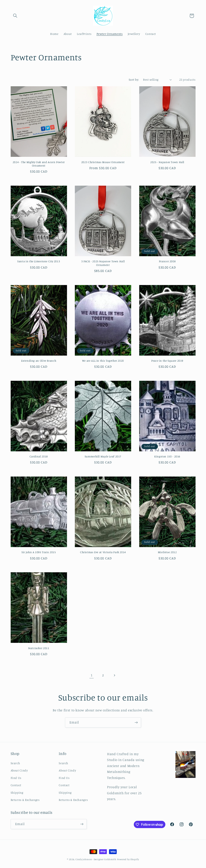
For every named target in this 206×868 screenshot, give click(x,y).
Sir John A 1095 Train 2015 (39, 552)
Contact (16, 785)
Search (15, 763)
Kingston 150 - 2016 (167, 456)
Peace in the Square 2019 (167, 360)
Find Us (16, 778)
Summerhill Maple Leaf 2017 (103, 456)
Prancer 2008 (167, 261)
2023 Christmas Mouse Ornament (103, 162)
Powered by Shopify (128, 859)
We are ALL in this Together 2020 (103, 360)
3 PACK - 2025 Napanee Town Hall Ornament (103, 263)
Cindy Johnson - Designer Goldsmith (95, 859)
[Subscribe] (136, 722)
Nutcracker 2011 (38, 648)
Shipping (17, 792)
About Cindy (19, 770)
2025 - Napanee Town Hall (167, 162)
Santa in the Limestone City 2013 (38, 261)
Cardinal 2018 (39, 456)
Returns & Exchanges (25, 799)
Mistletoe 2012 (167, 552)
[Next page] (114, 675)
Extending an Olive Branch (38, 360)
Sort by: (134, 79)
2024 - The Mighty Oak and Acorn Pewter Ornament (39, 163)
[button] (15, 15)
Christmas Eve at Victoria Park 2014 (103, 552)
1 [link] (92, 675)
